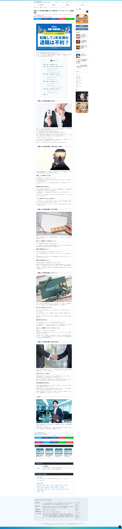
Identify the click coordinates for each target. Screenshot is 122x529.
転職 (41, 15)
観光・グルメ (45, 478)
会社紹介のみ (58, 511)
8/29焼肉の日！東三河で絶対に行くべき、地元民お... (84, 47)
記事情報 (77, 509)
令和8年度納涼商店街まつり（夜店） (83, 60)
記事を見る (67, 4)
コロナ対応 (59, 489)
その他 (67, 504)
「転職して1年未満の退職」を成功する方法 (52, 88)
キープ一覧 (86, 2)
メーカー (44, 503)
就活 (53, 485)
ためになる (39, 485)
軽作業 (61, 506)
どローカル (61, 485)
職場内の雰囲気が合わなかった (52, 77)
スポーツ (68, 478)
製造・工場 (44, 506)
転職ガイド (54, 4)
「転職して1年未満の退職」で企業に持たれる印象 (54, 66)
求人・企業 (83, 2)
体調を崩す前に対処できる (51, 85)
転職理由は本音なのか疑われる (52, 70)
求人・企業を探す (40, 4)
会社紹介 (64, 507)
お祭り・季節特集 (40, 489)
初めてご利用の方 (82, 29)
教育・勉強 (55, 478)
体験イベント (58, 487)
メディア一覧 (78, 512)
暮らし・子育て (39, 478)
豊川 (62, 487)
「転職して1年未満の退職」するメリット (52, 81)
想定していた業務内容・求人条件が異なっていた (54, 75)
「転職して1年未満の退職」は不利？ (51, 64)
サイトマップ (78, 519)
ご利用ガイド (78, 505)
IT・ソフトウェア (53, 504)
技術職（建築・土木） (66, 506)
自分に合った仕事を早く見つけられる (53, 83)
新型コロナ (42, 480)
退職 (42, 15)
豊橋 (44, 485)
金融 (67, 503)
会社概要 (77, 515)
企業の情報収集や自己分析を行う (52, 92)
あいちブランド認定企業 (48, 515)
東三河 (39, 491)
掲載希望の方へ (78, 516)
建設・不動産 (59, 503)
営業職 (72, 506)
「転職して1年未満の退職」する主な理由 (52, 73)
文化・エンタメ (60, 478)
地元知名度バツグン (56, 515)
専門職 (54, 507)
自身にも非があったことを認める (52, 90)
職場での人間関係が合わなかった (52, 79)
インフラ (64, 504)
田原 (66, 485)
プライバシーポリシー (79, 513)
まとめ (46, 94)
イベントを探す (81, 4)
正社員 (44, 511)
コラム (38, 480)
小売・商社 (64, 503)
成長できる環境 (67, 515)
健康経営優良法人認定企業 (56, 516)
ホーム (77, 504)
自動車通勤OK (62, 515)
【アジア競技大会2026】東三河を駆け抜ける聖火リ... (83, 41)
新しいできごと (48, 489)
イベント (49, 485)
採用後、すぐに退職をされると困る (52, 68)
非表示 (56, 60)
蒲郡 (57, 485)
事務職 (44, 507)
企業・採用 (37, 15)
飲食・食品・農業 (47, 504)
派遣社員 (53, 511)
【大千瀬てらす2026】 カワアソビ (83, 55)
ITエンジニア (58, 507)
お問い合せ (77, 517)
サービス (55, 503)
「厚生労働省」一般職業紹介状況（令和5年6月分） (44, 137)
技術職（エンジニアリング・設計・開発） (53, 506)
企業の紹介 (47, 487)
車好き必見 (63, 516)
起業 (43, 491)
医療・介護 (60, 504)
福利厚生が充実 (67, 516)
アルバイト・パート (49, 511)
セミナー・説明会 (65, 489)
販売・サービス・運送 (49, 507)
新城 (42, 487)
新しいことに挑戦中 (49, 516)
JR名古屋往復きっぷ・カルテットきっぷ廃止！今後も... (84, 36)
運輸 (57, 504)
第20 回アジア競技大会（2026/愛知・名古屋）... (83, 66)
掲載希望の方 (82, 26)
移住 (65, 478)
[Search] (87, 12)
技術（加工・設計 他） (49, 503)
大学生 (52, 487)
